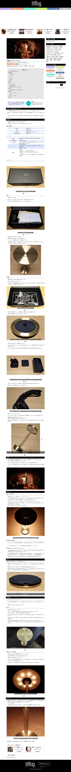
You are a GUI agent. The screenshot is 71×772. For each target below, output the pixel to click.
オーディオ (54, 46)
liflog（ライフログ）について (60, 87)
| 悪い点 (9, 88)
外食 (53, 56)
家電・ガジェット (29, 8)
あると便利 (49, 46)
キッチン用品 (54, 47)
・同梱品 (10, 79)
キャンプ (60, 47)
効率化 (55, 54)
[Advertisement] (35, 19)
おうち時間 (9, 741)
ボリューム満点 (56, 53)
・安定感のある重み (12, 85)
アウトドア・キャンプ (6, 8)
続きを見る (19, 751)
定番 (56, 56)
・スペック (11, 75)
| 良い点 (9, 82)
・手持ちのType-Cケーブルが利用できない (16, 89)
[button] (42, 178)
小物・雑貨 (26, 741)
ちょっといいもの (15, 741)
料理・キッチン (41, 8)
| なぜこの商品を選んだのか (13, 71)
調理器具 (59, 59)
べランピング (49, 53)
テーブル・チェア (50, 51)
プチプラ (56, 51)
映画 (60, 76)
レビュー (50, 68)
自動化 (51, 59)
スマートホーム (49, 49)
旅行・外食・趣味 (53, 8)
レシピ (62, 53)
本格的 (51, 58)
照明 (30, 741)
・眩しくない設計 (12, 84)
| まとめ (9, 97)
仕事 (51, 54)
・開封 (10, 78)
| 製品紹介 (10, 72)
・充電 (10, 94)
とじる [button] (27, 69)
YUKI (32, 101)
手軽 (47, 58)
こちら (47, 766)
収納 (59, 54)
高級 (33, 741)
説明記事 (65, 8)
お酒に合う (49, 47)
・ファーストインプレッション (14, 92)
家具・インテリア (18, 8)
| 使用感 (9, 91)
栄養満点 (55, 58)
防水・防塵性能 (13, 140)
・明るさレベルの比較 (12, 95)
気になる (60, 58)
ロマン (21, 741)
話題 (55, 59)
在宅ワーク (49, 56)
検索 (48, 82)
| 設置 (9, 81)
